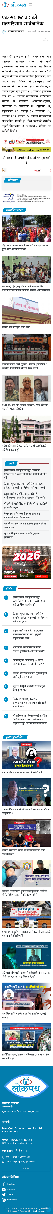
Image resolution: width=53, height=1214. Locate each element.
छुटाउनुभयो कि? (15, 737)
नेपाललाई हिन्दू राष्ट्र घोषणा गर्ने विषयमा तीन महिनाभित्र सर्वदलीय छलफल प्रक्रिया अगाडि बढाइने (26, 288)
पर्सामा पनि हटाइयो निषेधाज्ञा (16, 327)
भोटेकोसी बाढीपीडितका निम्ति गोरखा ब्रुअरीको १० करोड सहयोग (26, 506)
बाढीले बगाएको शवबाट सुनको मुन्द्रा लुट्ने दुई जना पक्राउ (25, 525)
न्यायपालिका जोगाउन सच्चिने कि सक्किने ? (22, 772)
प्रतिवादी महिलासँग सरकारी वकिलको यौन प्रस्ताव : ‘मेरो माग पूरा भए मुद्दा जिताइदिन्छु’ (26, 975)
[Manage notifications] (47, 1208)
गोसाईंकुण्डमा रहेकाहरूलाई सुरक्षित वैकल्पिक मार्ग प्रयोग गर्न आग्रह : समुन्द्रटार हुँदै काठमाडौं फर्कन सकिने (30, 720)
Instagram (12, 1200)
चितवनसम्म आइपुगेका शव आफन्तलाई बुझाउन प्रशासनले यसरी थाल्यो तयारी (29, 703)
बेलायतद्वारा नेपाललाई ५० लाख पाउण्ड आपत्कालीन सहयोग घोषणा (22, 516)
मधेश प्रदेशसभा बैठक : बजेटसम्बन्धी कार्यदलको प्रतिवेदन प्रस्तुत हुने (24, 448)
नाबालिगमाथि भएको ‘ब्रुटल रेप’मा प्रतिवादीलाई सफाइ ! (24, 1016)
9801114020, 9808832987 (18, 1157)
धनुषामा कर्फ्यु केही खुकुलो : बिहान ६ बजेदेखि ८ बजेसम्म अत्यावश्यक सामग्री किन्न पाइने (24, 366)
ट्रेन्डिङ (10, 589)
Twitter (10, 1194)
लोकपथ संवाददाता (16, 31)
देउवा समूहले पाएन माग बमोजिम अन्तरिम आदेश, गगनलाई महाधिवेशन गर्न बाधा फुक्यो (25, 486)
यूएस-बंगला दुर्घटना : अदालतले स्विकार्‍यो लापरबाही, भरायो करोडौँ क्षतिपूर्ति (26, 934)
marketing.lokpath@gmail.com (20, 1162)
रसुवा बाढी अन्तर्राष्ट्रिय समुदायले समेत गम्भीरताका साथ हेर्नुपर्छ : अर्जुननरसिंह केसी (24, 496)
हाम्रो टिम (26, 1169)
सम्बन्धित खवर (14, 210)
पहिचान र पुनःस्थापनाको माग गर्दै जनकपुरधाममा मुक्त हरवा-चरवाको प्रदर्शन (25, 247)
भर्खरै (11, 464)
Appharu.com (39, 1211)
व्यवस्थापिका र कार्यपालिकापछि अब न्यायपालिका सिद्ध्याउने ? (25, 811)
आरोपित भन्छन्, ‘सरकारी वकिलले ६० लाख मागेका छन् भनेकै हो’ (26, 1056)
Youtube (11, 1189)
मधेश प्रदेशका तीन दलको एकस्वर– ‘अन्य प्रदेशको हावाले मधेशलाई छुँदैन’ (25, 407)
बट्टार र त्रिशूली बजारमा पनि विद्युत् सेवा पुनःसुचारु (22, 535)
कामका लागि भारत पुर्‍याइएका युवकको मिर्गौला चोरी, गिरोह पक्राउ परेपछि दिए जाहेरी (24, 893)
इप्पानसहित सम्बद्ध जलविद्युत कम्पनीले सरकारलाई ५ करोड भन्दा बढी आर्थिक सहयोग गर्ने (25, 474)
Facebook (11, 1184)
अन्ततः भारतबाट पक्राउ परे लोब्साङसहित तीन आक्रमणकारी (23, 852)
